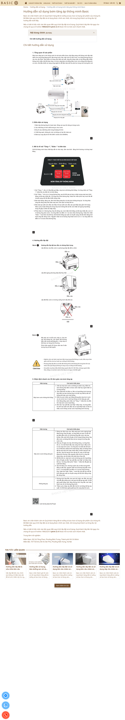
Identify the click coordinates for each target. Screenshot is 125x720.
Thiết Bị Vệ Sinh (57, 3)
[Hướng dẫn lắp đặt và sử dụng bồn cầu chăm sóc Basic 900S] (85, 559)
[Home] (26, 3)
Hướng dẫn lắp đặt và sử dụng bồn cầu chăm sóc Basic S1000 (62, 568)
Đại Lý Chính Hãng (91, 3)
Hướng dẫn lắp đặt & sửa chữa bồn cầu (14, 568)
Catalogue (46, 3)
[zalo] (6, 705)
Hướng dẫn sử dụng (37, 7)
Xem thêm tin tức (62, 585)
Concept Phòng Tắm (35, 3)
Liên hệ (112, 3)
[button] (117, 3)
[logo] (9, 2)
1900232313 (46, 27)
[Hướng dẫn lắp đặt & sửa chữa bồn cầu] (15, 559)
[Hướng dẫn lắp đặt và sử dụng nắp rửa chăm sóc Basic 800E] (109, 559)
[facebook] (6, 695)
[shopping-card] (120, 3)
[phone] (6, 715)
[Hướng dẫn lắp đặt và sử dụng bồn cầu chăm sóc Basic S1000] (62, 559)
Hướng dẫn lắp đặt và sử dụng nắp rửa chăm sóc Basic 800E (109, 568)
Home (25, 7)
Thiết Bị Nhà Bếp (69, 3)
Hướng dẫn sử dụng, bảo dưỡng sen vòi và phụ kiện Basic (37, 568)
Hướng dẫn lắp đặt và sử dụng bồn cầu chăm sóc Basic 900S (86, 568)
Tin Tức (80, 3)
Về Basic (106, 3)
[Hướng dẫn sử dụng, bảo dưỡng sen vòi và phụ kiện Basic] (39, 559)
